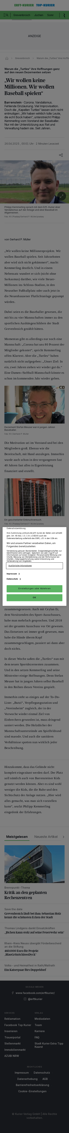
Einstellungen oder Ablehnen (34, 588)
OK (34, 597)
